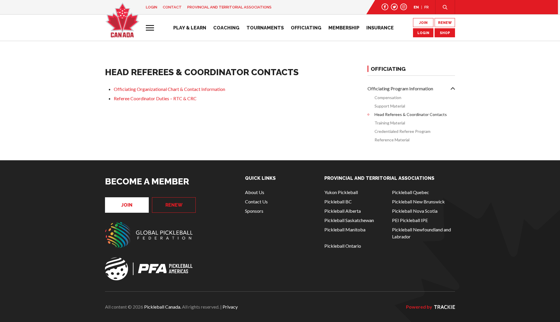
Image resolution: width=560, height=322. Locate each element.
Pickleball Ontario (342, 246)
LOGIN (423, 33)
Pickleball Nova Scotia (415, 211)
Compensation (387, 97)
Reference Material (392, 139)
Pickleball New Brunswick (418, 201)
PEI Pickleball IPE (410, 220)
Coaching (226, 28)
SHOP (445, 33)
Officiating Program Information (400, 88)
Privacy (230, 306)
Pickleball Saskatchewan (349, 220)
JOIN (423, 23)
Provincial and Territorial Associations (229, 7)
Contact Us (256, 201)
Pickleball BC (338, 201)
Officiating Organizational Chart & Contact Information (169, 89)
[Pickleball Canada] (122, 20)
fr (426, 7)
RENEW (445, 23)
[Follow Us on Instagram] (403, 6)
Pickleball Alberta (342, 211)
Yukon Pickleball (341, 192)
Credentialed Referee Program (402, 131)
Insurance (380, 28)
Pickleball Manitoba (344, 229)
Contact (172, 7)
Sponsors (254, 211)
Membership (343, 28)
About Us (254, 192)
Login (151, 7)
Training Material (389, 122)
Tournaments (265, 28)
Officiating (306, 28)
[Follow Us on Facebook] (385, 6)
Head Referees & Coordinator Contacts (410, 114)
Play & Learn (189, 28)
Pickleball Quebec (410, 192)
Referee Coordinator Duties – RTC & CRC (155, 98)
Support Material (389, 105)
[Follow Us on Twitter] (394, 6)
